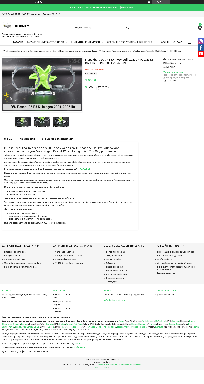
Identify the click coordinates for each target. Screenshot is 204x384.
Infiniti (153, 324)
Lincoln (50, 327)
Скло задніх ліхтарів (65, 252)
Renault (159, 327)
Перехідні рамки (114, 267)
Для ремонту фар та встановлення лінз (129, 42)
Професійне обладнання (169, 255)
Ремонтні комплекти (65, 259)
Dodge (62, 324)
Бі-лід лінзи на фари (116, 252)
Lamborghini (8, 327)
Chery (192, 321)
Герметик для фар (166, 273)
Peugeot (134, 327)
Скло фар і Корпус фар (17, 51)
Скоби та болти (164, 259)
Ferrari (69, 324)
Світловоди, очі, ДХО (14, 259)
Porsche (143, 327)
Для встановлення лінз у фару (43, 51)
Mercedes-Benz (93, 327)
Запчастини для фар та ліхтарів (45, 42)
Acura (121, 321)
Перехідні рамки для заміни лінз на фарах (78, 51)
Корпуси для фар (12, 255)
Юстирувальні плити (116, 274)
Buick (163, 321)
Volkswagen (104, 51)
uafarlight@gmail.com (114, 300)
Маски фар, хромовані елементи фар (22, 263)
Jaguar (172, 324)
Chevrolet (7, 324)
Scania (196, 327)
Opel (126, 327)
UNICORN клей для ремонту (69, 263)
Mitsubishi (111, 327)
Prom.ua (115, 360)
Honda (134, 324)
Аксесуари (111, 282)
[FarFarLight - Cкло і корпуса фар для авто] (16, 24)
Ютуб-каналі (78, 347)
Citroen (24, 324)
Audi (144, 321)
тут (51, 351)
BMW (157, 321)
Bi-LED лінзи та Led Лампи (85, 42)
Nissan (120, 327)
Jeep (178, 324)
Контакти (178, 42)
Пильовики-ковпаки (116, 270)
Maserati (65, 327)
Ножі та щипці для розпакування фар (175, 252)
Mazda (73, 327)
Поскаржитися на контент (107, 365)
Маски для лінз (113, 259)
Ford (80, 324)
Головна (18, 42)
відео (77, 343)
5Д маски (110, 263)
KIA (190, 324)
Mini (104, 327)
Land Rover (20, 327)
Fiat (75, 324)
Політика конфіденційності (130, 365)
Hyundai (142, 324)
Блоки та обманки (115, 278)
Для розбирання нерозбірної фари (174, 263)
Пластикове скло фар (15, 252)
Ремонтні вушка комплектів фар (20, 267)
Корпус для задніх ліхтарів (68, 255)
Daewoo (49, 324)
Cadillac (175, 321)
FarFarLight (85, 169)
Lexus (36, 327)
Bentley (150, 321)
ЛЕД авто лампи (114, 255)
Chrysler (16, 324)
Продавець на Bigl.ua (102, 362)
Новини (164, 42)
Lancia (30, 327)
